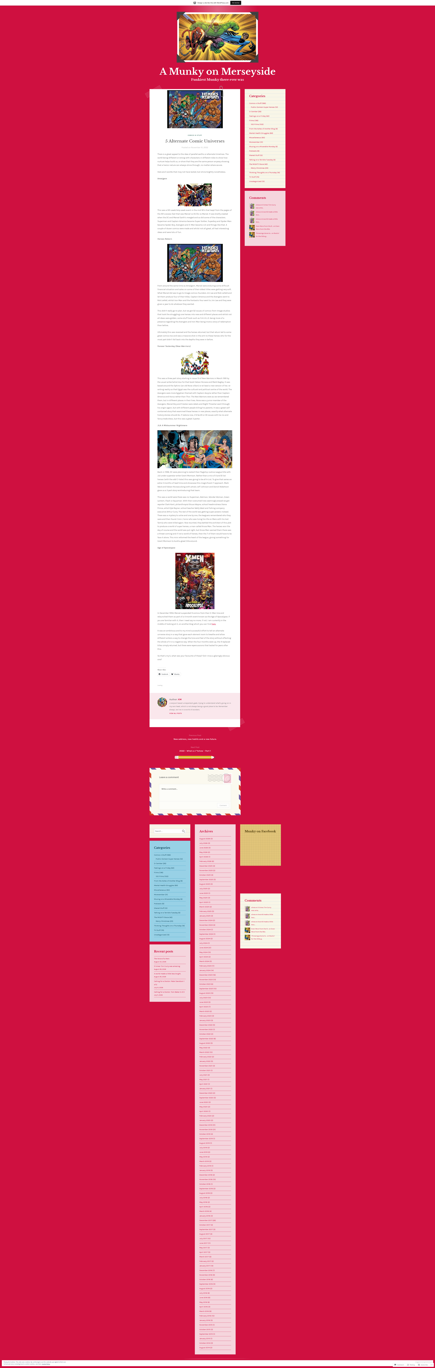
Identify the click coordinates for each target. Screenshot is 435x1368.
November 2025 (206, 870)
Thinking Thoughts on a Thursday (263, 172)
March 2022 (204, 1052)
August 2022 (204, 1043)
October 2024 (205, 929)
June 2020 (203, 1102)
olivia (258, 205)
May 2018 (203, 1202)
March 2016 (204, 1311)
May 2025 (203, 898)
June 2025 (203, 893)
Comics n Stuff (195, 135)
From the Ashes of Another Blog (262, 129)
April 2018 (203, 1207)
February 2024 (205, 966)
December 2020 (206, 1093)
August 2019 (204, 1143)
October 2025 (205, 875)
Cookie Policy (46, 1364)
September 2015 (206, 1334)
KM (180, 699)
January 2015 (204, 1338)
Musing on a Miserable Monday (262, 146)
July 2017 (203, 1238)
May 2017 (203, 1248)
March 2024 (204, 961)
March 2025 (204, 907)
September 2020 (206, 1098)
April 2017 (203, 1252)
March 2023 (204, 1011)
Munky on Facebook (260, 831)
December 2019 (205, 1125)
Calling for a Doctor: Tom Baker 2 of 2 (169, 992)
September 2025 (206, 879)
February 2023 (205, 1016)
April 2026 (203, 857)
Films (251, 120)
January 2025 (204, 916)
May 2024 (203, 952)
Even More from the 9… (264, 226)
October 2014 (204, 1343)
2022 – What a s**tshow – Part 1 (195, 749)
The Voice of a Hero (161, 959)
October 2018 (204, 1184)
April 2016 (203, 1307)
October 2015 (204, 1329)
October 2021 (204, 1070)
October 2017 (204, 1225)
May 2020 (203, 1107)
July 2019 (203, 1148)
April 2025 (203, 902)
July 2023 (203, 998)
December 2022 (205, 1025)
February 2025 (205, 911)
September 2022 (206, 1039)
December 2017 (205, 1220)
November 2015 (205, 1325)
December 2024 (205, 920)
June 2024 (203, 948)
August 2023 (204, 993)
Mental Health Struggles (259, 133)
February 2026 (205, 861)
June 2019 (203, 1152)
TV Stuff (252, 177)
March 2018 (204, 1211)
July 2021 (203, 1075)
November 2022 (206, 1029)
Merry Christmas (258, 168)
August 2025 (204, 884)
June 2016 (203, 1297)
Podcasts (253, 151)
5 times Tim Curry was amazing (167, 966)
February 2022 (205, 1057)
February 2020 (205, 1116)
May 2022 (203, 1048)
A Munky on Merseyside (218, 71)
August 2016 (204, 1288)
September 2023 (206, 989)
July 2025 (203, 888)
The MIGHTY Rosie (256, 164)
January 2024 (204, 970)
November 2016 (205, 1275)
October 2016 (204, 1279)
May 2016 (203, 1302)
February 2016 (205, 1316)
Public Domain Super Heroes (263, 107)
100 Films (255, 124)
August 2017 (204, 1234)
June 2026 (203, 848)
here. (214, 624)
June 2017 (203, 1243)
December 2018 (205, 1175)
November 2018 (205, 1179)
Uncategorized (255, 181)
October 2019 (204, 1134)
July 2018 (203, 1198)
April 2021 (203, 1084)
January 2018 (204, 1216)
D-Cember (253, 111)
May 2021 (203, 1079)
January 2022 (204, 1061)
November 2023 (206, 979)
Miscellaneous (255, 137)
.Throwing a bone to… (263, 233)
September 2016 (206, 1284)
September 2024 (206, 934)
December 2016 (205, 1270)
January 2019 (204, 1170)
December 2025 (205, 866)
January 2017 (204, 1266)
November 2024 (206, 925)
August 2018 (204, 1193)
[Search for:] (170, 831)
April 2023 (203, 1007)
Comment (223, 805)
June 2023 (203, 1002)
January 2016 (204, 1320)
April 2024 (203, 957)
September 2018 (206, 1188)
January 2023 (204, 1020)
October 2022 (205, 1034)
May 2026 (203, 852)
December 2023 (205, 975)
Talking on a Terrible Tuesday (261, 160)
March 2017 (204, 1257)
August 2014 (204, 1347)
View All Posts (175, 713)
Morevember (254, 142)
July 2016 (203, 1293)
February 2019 (205, 1166)
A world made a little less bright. (167, 974)
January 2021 (204, 1088)
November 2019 (205, 1129)
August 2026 (204, 839)
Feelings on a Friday (257, 116)
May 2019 (203, 1157)
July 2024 (203, 943)
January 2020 (204, 1120)
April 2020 (203, 1111)
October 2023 (205, 984)
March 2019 (204, 1161)
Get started (235, 3)
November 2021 (205, 1066)
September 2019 (206, 1138)
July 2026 (203, 843)
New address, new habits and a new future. (195, 737)
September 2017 (206, 1229)
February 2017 (205, 1261)
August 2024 (204, 939)
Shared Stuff (254, 155)
